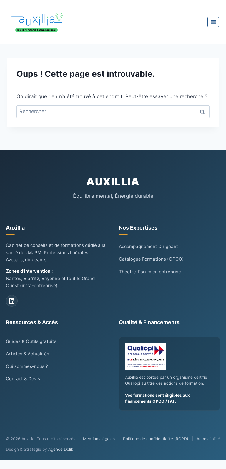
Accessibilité (208, 438)
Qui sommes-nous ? (27, 366)
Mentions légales (99, 438)
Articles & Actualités (27, 353)
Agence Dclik (60, 449)
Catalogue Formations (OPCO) (151, 259)
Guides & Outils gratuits (31, 341)
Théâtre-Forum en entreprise (150, 271)
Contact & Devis (23, 378)
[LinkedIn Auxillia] (12, 301)
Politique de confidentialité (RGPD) (155, 438)
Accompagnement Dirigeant (148, 246)
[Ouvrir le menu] (213, 22)
